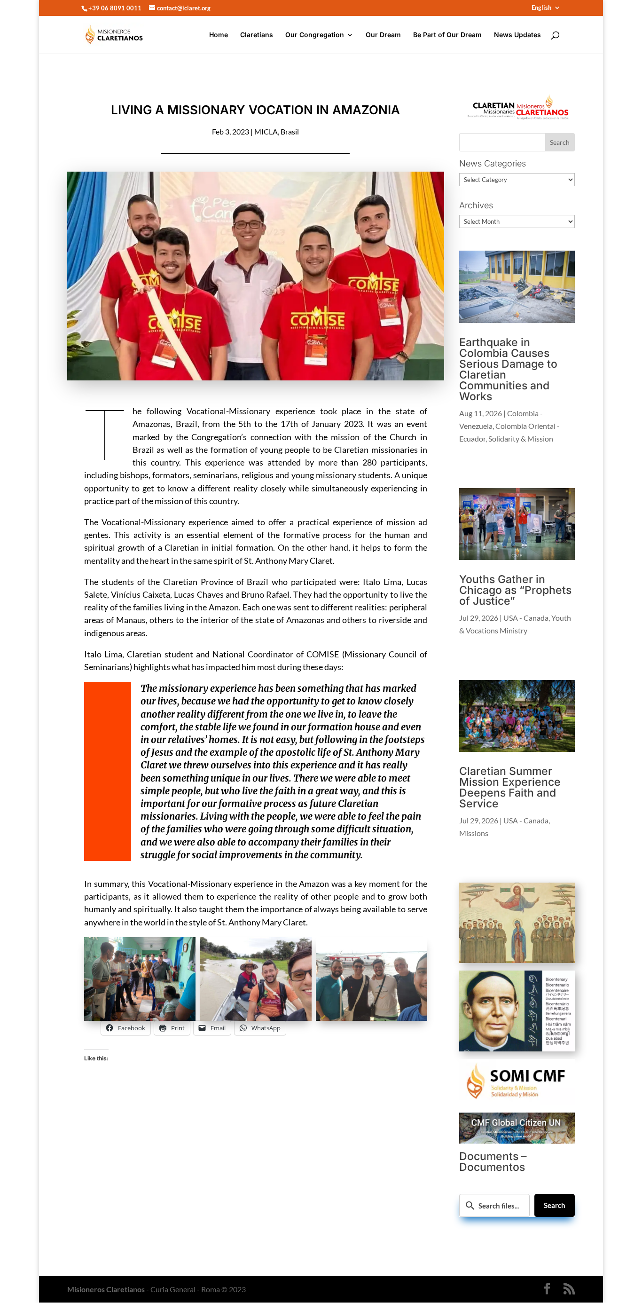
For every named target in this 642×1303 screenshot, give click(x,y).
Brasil (290, 131)
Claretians (256, 35)
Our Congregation (314, 35)
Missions (473, 833)
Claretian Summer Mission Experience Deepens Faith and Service (510, 787)
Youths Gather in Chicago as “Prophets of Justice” (515, 590)
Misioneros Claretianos (106, 1289)
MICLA (266, 131)
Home (218, 35)
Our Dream (383, 35)
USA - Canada (525, 617)
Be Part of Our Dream (447, 35)
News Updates (517, 35)
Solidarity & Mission (520, 438)
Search (554, 1205)
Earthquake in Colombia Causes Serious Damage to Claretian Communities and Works (508, 369)
